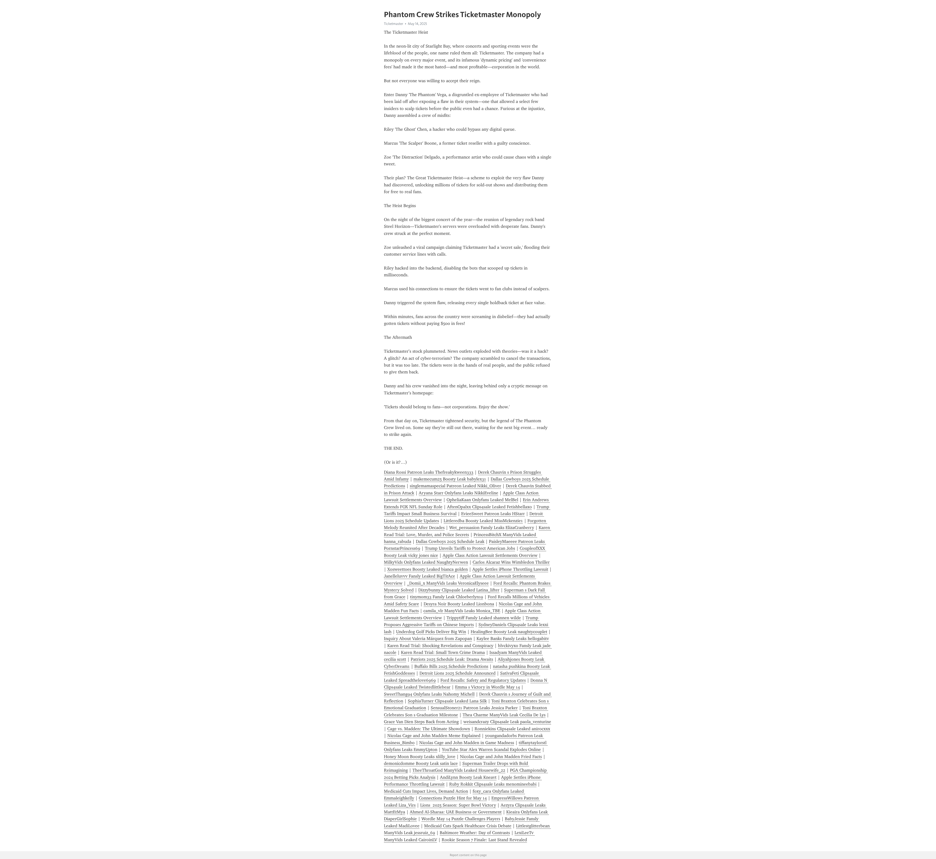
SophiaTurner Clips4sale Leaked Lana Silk (447, 701)
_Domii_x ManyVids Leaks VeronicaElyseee (448, 583)
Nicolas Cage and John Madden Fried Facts (501, 756)
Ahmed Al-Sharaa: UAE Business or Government (456, 812)
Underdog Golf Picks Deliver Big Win (431, 631)
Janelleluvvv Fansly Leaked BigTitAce (419, 576)
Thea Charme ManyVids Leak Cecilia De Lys (504, 715)
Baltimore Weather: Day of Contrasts (475, 832)
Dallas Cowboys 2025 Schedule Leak (450, 541)
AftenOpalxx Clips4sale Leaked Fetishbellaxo (489, 506)
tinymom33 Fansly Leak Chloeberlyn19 (446, 596)
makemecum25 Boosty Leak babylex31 (449, 479)
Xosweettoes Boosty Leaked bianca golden (427, 569)
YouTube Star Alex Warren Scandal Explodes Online (491, 749)
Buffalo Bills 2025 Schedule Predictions (451, 666)
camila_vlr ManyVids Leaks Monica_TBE (461, 610)
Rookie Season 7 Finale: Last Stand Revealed (484, 839)
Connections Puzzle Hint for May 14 (453, 798)
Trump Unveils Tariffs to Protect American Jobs (470, 548)
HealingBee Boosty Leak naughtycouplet (509, 631)
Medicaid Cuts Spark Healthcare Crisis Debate (467, 826)
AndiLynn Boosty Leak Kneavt (468, 777)
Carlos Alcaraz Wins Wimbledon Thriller (511, 562)
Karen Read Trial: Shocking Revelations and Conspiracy (440, 645)
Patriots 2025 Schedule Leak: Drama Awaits (452, 659)
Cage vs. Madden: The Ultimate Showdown (428, 728)
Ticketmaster (393, 23)
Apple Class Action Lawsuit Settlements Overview (490, 555)
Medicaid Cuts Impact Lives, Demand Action (426, 791)
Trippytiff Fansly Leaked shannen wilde (484, 617)
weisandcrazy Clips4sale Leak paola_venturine (507, 721)
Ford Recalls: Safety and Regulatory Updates (483, 680)
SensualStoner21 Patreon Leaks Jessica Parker (474, 707)
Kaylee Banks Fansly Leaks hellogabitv (513, 638)
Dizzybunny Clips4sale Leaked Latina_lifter (458, 590)
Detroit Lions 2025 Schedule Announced (457, 673)
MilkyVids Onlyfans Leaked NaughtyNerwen (426, 562)
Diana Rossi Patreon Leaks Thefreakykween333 (428, 472)
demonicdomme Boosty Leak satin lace (421, 763)
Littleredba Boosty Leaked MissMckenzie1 (483, 520)
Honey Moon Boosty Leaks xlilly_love (419, 756)
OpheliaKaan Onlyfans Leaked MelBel (482, 499)
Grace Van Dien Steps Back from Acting (421, 721)
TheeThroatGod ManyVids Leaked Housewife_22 (458, 770)
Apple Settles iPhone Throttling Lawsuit (510, 569)
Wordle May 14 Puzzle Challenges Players (460, 818)
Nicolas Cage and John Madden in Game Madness (466, 742)
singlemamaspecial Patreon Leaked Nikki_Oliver (455, 486)
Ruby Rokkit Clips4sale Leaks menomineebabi (492, 784)
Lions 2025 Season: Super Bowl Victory (458, 805)
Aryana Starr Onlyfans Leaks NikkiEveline (458, 493)
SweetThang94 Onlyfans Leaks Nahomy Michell (429, 694)
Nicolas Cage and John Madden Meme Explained (433, 735)
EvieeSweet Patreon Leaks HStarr (493, 513)
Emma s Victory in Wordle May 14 (487, 687)
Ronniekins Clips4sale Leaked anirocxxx (512, 728)
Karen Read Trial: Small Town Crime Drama (443, 652)
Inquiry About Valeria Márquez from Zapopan (428, 638)
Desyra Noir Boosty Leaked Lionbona (459, 604)
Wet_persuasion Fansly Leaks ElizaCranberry (491, 527)
